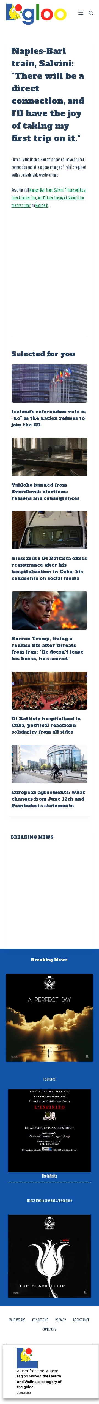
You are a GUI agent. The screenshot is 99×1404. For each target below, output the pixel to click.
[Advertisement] (49, 266)
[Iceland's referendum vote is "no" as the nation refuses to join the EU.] (50, 383)
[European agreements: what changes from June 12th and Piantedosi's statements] (50, 764)
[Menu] (80, 12)
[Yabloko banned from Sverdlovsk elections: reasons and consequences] (50, 457)
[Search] (91, 13)
